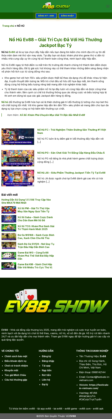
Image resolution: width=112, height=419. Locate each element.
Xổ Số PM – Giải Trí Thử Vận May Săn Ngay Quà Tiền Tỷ (34, 210)
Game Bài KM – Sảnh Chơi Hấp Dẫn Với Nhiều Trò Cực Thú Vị (35, 266)
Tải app (46, 365)
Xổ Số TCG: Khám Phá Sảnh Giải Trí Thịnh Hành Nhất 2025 (36, 228)
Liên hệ (46, 379)
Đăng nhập (48, 360)
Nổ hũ (4, 102)
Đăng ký (46, 356)
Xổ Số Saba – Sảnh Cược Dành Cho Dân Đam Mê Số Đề (35, 219)
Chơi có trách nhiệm (16, 365)
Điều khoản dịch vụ (15, 360)
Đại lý (45, 384)
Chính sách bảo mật (16, 356)
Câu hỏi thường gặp (16, 379)
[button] (108, 6)
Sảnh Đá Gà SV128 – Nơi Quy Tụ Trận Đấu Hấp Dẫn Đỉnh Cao (36, 245)
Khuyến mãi (11, 370)
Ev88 (12, 52)
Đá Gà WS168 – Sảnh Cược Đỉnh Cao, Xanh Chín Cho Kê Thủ (36, 237)
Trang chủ (8, 25)
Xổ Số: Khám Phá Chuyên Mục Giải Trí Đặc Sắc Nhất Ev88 (52, 114)
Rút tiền (46, 375)
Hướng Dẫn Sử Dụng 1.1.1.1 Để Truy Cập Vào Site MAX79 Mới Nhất (26, 201)
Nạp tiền (46, 370)
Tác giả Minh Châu (15, 375)
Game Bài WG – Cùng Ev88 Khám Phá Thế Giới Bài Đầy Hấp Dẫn (36, 255)
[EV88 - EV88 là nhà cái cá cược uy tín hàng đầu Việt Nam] (56, 6)
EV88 (4, 329)
